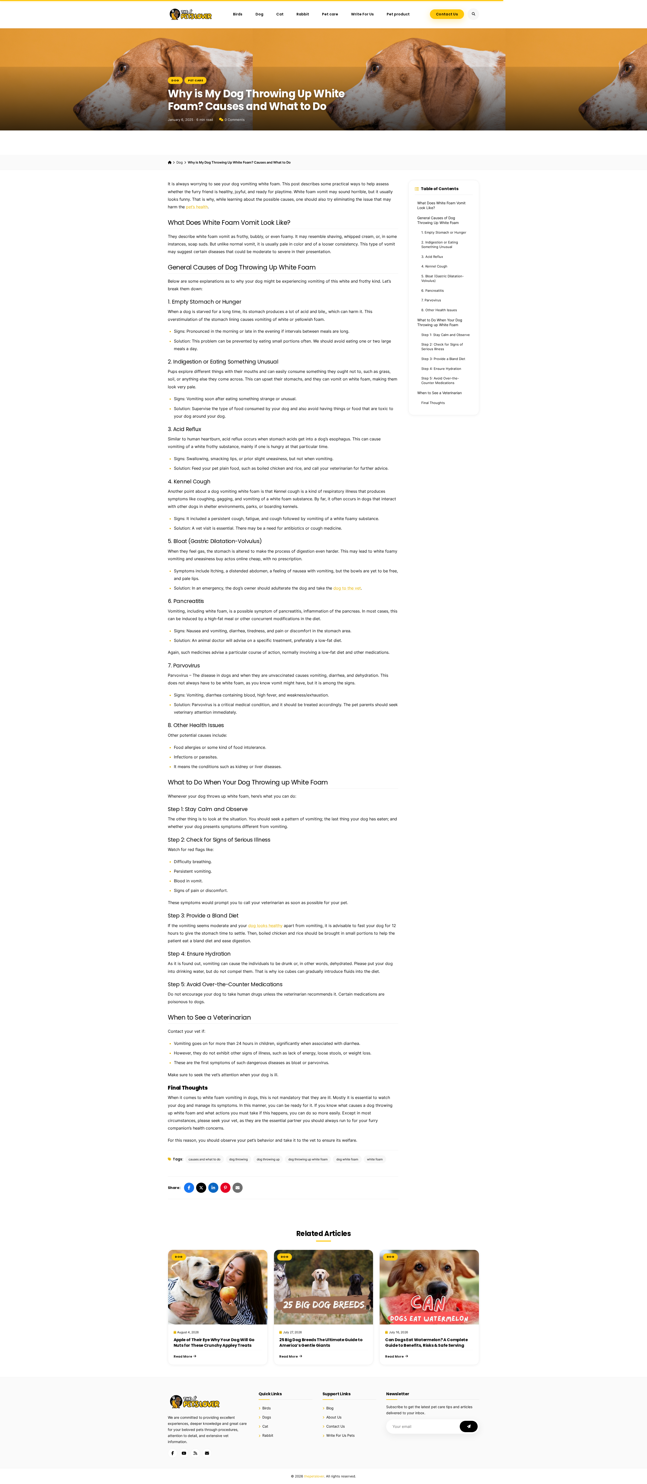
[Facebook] (189, 1188)
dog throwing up (268, 1159)
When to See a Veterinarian (439, 393)
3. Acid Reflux (432, 257)
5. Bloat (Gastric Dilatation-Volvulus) (442, 278)
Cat (280, 14)
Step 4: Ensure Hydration (441, 369)
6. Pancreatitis (432, 291)
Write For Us (362, 14)
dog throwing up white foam (308, 1159)
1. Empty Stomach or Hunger (443, 232)
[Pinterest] (225, 1188)
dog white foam (347, 1159)
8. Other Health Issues (439, 310)
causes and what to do (204, 1159)
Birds (237, 14)
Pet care (330, 14)
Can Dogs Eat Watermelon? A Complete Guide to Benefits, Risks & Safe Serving (426, 1342)
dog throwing (238, 1159)
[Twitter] (201, 1188)
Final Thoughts (433, 403)
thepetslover (314, 1476)
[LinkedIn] (213, 1188)
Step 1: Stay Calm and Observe (445, 335)
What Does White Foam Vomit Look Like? (441, 205)
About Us (333, 1417)
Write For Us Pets (340, 1435)
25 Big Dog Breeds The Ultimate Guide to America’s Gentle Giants (321, 1342)
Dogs (266, 1417)
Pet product (398, 14)
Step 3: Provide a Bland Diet (443, 359)
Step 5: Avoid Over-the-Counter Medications (440, 380)
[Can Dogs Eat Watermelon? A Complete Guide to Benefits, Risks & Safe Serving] (429, 1287)
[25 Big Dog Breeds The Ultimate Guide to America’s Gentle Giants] (323, 1287)
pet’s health (197, 206)
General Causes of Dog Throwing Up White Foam (438, 220)
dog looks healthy (265, 925)
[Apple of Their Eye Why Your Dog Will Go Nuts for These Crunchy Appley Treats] (217, 1287)
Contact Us (447, 14)
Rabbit (302, 14)
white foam (375, 1159)
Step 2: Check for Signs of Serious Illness (442, 347)
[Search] (473, 14)
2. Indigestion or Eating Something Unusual (439, 244)
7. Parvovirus (431, 300)
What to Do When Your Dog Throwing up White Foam (439, 322)
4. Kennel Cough (434, 266)
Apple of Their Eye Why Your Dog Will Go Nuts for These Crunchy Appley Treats (214, 1342)
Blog (330, 1408)
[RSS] (195, 1453)
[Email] (238, 1188)
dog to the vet (347, 588)
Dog (259, 14)
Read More (183, 1356)
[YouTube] (184, 1453)
